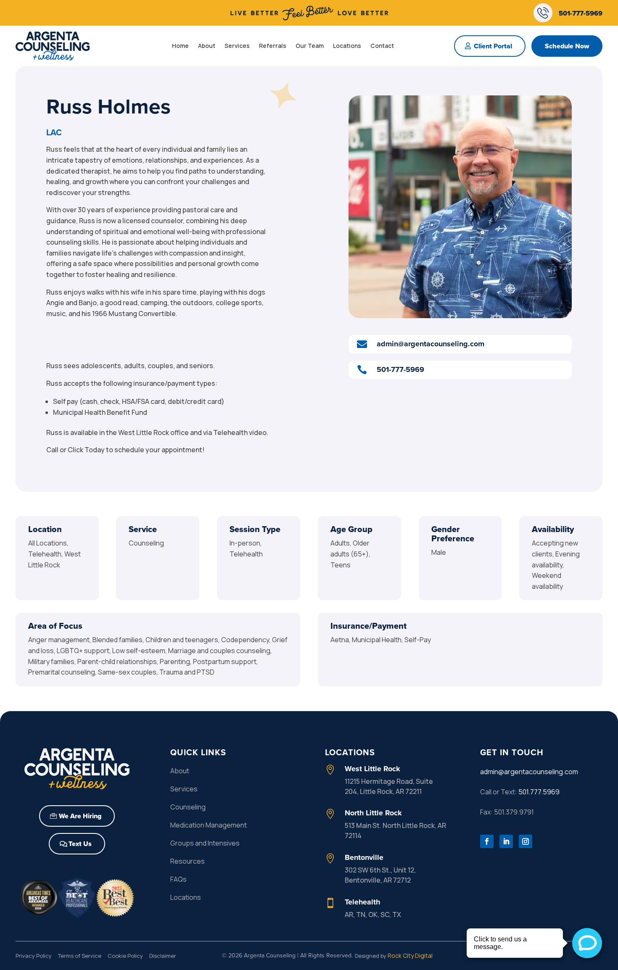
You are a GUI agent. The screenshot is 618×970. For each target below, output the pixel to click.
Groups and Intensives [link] (205, 843)
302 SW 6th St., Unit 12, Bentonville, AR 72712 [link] (380, 875)
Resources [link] (187, 861)
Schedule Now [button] (567, 46)
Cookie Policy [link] (125, 955)
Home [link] (180, 46)
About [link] (206, 46)
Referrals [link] (272, 46)
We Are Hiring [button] (80, 816)
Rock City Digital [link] (410, 955)
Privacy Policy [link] (34, 955)
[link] (309, 19)
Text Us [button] (80, 844)
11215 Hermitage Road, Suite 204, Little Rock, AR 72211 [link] (389, 786)
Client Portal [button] (493, 46)
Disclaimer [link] (162, 955)
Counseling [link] (188, 807)
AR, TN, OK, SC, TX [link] (373, 914)
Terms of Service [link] (79, 955)
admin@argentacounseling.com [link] (529, 771)
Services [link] (237, 46)
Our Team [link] (310, 46)
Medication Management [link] (208, 825)
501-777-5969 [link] (580, 13)
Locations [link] (347, 46)
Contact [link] (382, 46)
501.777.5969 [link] (539, 791)
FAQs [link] (178, 879)
